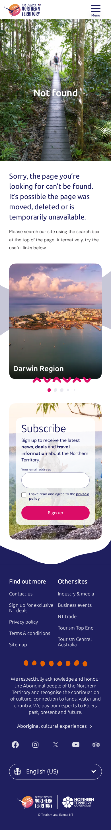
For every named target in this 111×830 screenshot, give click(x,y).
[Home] (22, 9)
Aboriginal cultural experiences (52, 726)
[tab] (49, 390)
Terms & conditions (29, 633)
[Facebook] (15, 744)
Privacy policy (23, 622)
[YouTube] (75, 744)
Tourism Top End (76, 628)
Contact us (20, 594)
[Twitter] (55, 744)
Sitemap (18, 644)
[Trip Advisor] (96, 744)
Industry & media (76, 594)
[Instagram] (35, 744)
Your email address (36, 470)
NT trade (67, 616)
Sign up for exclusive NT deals (31, 607)
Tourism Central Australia (75, 641)
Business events (75, 605)
